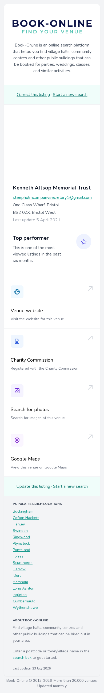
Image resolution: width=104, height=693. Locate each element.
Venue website (27, 310)
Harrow (19, 569)
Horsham (20, 581)
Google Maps (25, 459)
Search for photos (30, 409)
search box (22, 657)
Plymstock (21, 543)
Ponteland (21, 549)
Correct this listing (33, 95)
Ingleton (20, 594)
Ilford (17, 575)
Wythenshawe (25, 607)
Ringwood (21, 537)
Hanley (19, 524)
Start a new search (70, 95)
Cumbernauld (24, 601)
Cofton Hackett (26, 517)
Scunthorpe (23, 562)
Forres (18, 556)
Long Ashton (23, 588)
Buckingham (23, 511)
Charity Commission (32, 360)
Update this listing (33, 486)
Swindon (20, 530)
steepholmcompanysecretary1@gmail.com (52, 197)
